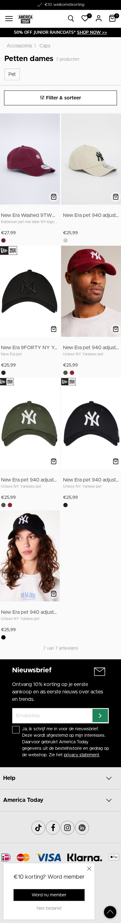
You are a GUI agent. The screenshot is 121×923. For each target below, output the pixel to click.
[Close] (89, 868)
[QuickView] (53, 196)
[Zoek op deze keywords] (71, 19)
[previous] (5, 160)
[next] (54, 160)
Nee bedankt (49, 908)
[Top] (110, 912)
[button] (85, 18)
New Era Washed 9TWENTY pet (38, 215)
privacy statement (81, 755)
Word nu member (49, 895)
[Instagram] (67, 828)
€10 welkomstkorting (64, 5)
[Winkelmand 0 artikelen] (112, 18)
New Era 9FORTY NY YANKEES (38, 347)
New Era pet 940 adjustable (32, 479)
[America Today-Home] (25, 19)
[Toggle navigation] (9, 18)
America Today (23, 800)
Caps (44, 45)
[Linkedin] (82, 828)
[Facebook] (53, 828)
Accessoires (19, 45)
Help (9, 778)
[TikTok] (38, 828)
